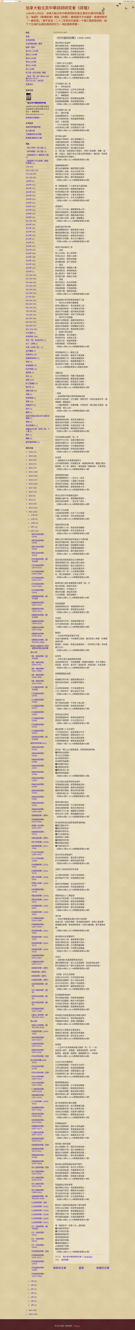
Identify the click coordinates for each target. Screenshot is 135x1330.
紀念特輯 (29, 369)
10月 (33, 523)
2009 (31, 1314)
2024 (31, 460)
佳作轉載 (29, 351)
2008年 (29, 214)
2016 (31, 492)
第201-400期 (31, 65)
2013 (31, 504)
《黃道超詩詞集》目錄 (39, 1145)
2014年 (29, 239)
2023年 (29, 271)
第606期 (33, 1021)
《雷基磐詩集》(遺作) (39, 815)
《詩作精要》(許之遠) (35, 151)
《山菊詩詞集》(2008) (39, 1218)
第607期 (33, 652)
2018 (31, 484)
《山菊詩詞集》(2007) (39, 1222)
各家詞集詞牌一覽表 (34, 44)
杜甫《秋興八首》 (33, 347)
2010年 (29, 225)
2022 (31, 468)
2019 (31, 480)
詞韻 (27, 394)
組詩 (27, 380)
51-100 (28, 297)
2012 (31, 508)
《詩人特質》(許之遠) (35, 148)
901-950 (29, 326)
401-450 (29, 286)
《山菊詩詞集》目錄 (38, 1203)
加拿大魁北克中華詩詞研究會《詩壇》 (58, 7)
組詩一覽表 (30, 47)
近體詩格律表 (31, 358)
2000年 (29, 185)
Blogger (77, 1326)
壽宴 (27, 412)
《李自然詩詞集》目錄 (39, 1056)
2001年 (29, 188)
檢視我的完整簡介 (33, 118)
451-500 (29, 290)
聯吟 (27, 435)
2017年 (29, 250)
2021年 (29, 264)
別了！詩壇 (30, 344)
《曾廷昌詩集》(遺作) (39, 838)
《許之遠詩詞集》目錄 (39, 1167)
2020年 (29, 261)
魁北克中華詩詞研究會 (37, 103)
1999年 (29, 181)
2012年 (29, 232)
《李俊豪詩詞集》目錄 (39, 1251)
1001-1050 (30, 170)
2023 (31, 464)
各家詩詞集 (30, 40)
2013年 (29, 235)
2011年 (28, 228)
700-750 (29, 311)
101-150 (29, 174)
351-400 (29, 282)
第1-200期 (30, 69)
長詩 (27, 362)
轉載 (27, 438)
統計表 (28, 387)
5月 (32, 1289)
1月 (32, 1305)
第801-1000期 (31, 55)
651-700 (29, 308)
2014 (31, 500)
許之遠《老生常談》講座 (36, 73)
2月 (32, 1301)
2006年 (29, 206)
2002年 (29, 192)
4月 (32, 1293)
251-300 (29, 275)
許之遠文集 (30, 131)
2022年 (29, 268)
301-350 (29, 279)
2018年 (29, 253)
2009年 (29, 217)
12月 (33, 515)
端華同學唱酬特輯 (33, 127)
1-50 (27, 167)
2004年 (29, 199)
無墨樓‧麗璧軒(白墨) (34, 138)
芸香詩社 (29, 84)
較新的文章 (59, 1268)
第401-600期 (31, 62)
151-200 (29, 178)
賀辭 (27, 402)
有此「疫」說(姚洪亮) (35, 340)
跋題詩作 (29, 405)
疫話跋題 (29, 365)
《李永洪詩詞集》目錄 (39, 1073)
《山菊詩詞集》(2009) (39, 1214)
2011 (31, 512)
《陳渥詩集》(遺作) (38, 972)
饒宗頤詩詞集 (31, 442)
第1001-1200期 (32, 51)
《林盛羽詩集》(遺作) (39, 980)
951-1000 (29, 329)
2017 (31, 488)
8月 (32, 531)
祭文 (27, 376)
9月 (32, 527)
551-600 (29, 300)
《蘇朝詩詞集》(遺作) (39, 968)
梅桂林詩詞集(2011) (38, 743)
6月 (32, 1285)
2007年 (29, 210)
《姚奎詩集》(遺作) (38, 976)
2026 (31, 452)
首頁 (81, 1268)
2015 (31, 496)
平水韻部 (29, 333)
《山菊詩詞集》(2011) (39, 1206)
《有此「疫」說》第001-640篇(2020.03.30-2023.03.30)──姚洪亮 (37, 78)
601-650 (29, 304)
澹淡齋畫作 (30, 425)
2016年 (29, 246)
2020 (31, 476)
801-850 (29, 318)
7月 (32, 1281)
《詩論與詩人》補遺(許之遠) (37, 155)
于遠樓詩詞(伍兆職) (34, 134)
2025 (31, 456)
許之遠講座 (30, 383)
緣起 (27, 422)
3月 (32, 1297)
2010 (31, 1310)
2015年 (29, 243)
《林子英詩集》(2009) (39, 842)
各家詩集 (65, 1260)
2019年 (29, 257)
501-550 (29, 293)
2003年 (29, 196)
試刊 (27, 409)
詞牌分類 (29, 391)
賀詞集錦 (29, 398)
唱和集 (28, 373)
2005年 (29, 203)
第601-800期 (31, 58)
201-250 (29, 221)
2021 (31, 472)
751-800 (29, 315)
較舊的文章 (102, 1268)
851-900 (29, 322)
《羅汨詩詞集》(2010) (39, 896)
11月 (33, 519)
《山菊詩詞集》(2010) (39, 1211)
